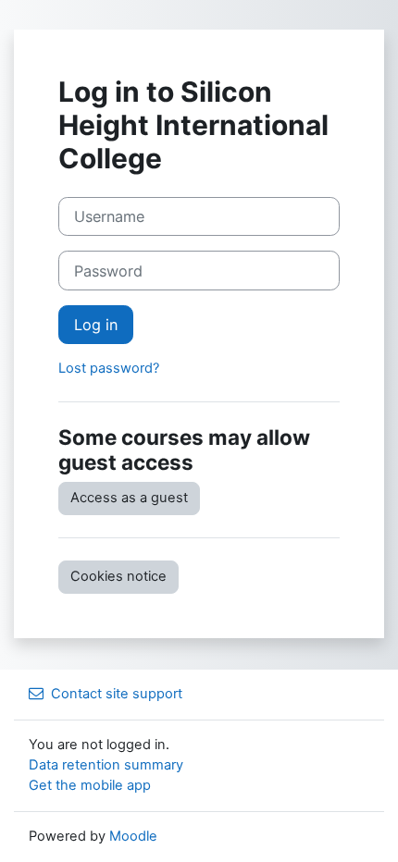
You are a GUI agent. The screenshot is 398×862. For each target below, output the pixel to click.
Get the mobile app (90, 785)
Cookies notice (118, 576)
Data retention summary (106, 765)
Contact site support (116, 693)
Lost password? (108, 368)
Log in (96, 324)
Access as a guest (129, 497)
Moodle (133, 836)
